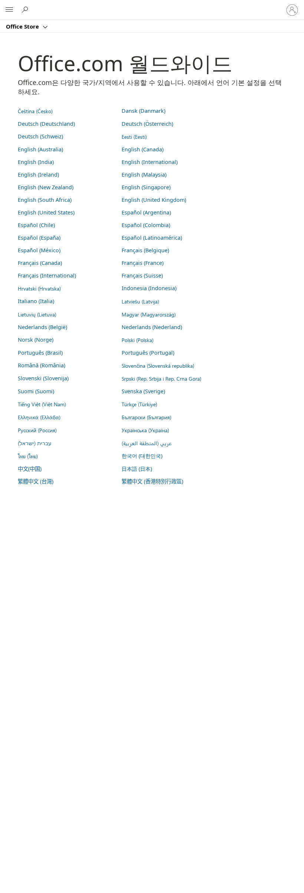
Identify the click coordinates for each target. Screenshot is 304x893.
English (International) (150, 161)
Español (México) (39, 250)
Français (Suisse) (142, 275)
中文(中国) (30, 468)
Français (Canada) (40, 262)
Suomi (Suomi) (36, 391)
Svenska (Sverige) (143, 391)
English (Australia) (40, 149)
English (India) (36, 161)
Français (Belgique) (145, 250)
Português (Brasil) (40, 352)
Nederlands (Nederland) (152, 327)
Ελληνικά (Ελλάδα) (39, 417)
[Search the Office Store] (26, 10)
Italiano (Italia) (36, 301)
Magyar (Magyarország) (149, 314)
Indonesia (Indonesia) (149, 288)
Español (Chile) (36, 225)
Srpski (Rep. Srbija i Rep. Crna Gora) (161, 378)
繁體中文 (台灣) (35, 481)
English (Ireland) (38, 174)
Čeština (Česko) (35, 111)
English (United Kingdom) (154, 199)
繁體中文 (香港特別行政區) (152, 481)
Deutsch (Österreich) (147, 123)
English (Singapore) (146, 187)
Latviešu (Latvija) (140, 301)
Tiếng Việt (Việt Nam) (42, 404)
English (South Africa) (45, 199)
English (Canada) (142, 149)
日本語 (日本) (137, 468)
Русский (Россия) (37, 430)
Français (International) (47, 275)
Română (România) (41, 365)
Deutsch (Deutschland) (46, 123)
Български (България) (146, 417)
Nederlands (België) (42, 327)
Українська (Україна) (145, 430)
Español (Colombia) (146, 225)
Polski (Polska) (137, 340)
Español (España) (39, 237)
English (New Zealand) (45, 187)
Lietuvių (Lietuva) (37, 314)
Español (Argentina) (146, 212)
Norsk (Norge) (35, 339)
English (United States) (46, 212)
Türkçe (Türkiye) (139, 404)
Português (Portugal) (148, 352)
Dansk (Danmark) (143, 110)
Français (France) (142, 262)
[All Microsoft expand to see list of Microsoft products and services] (9, 10)
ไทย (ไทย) (28, 456)
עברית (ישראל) (34, 443)
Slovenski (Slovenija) (43, 378)
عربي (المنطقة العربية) (147, 443)
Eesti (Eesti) (134, 136)
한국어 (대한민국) (142, 455)
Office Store (23, 26)
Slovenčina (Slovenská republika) (158, 365)
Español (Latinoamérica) (152, 237)
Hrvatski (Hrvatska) (39, 288)
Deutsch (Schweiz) (40, 136)
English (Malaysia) (144, 174)
